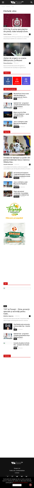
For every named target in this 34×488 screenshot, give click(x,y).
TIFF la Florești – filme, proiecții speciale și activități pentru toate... (16, 311)
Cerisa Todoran (7, 34)
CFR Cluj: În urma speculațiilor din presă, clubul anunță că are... (16, 30)
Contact (17, 473)
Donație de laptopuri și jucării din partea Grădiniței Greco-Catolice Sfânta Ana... (16, 160)
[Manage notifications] (30, 484)
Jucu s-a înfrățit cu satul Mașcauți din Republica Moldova (20, 123)
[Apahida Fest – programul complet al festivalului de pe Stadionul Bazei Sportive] (7, 105)
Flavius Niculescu (7, 63)
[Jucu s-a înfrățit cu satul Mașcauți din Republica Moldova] (7, 124)
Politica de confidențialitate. (20, 482)
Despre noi (17, 468)
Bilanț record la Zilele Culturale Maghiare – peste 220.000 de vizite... (21, 114)
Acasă (3, 6)
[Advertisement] (17, 262)
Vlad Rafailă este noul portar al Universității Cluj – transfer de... (22, 326)
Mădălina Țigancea (8, 316)
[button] (31, 2)
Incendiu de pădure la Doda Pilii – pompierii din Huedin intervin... (21, 344)
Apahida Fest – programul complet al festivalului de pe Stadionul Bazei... (22, 104)
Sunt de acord (17, 485)
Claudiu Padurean (8, 164)
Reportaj (16, 127)
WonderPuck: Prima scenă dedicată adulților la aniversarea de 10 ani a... (21, 95)
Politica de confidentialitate (17, 470)
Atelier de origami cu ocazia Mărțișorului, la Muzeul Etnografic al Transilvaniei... (14, 60)
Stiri (5, 26)
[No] (32, 482)
